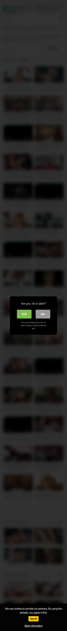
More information (34, 626)
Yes (24, 314)
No (43, 314)
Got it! (33, 619)
